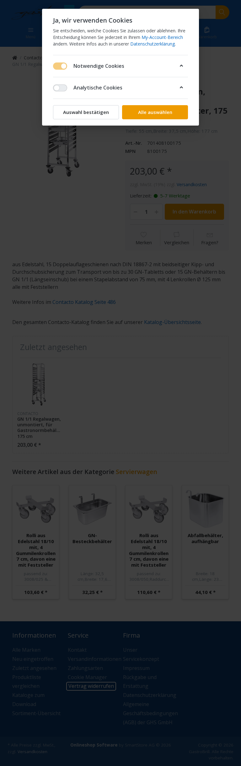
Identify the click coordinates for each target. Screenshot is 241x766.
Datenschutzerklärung (152, 44)
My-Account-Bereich (162, 37)
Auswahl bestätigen (86, 112)
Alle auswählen (155, 112)
